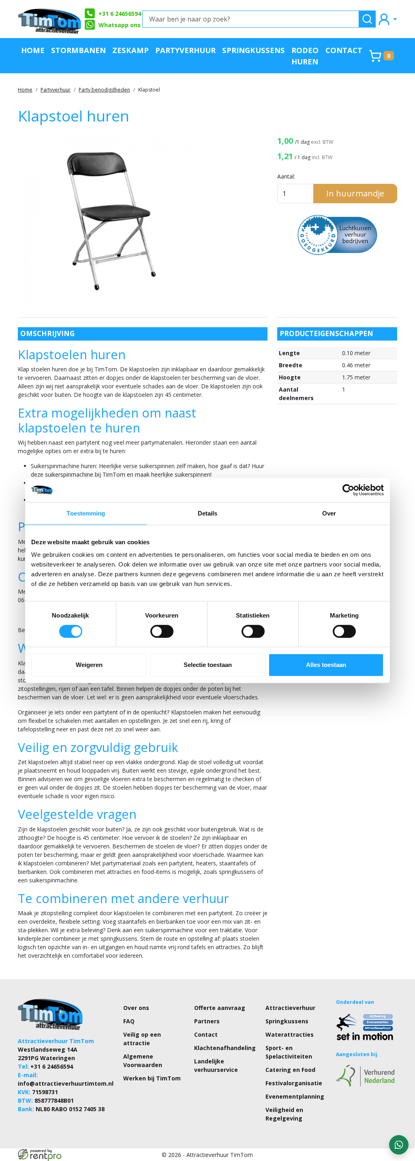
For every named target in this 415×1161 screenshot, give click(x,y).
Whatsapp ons (119, 25)
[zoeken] (367, 19)
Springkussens (253, 50)
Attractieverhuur (290, 1008)
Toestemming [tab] (85, 513)
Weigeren (89, 664)
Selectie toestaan (208, 664)
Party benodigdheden (104, 89)
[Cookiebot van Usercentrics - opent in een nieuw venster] (348, 490)
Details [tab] (208, 513)
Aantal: (286, 176)
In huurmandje (355, 193)
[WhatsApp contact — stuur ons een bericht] (399, 1145)
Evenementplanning (294, 1096)
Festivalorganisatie (293, 1083)
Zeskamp (130, 50)
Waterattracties (289, 1034)
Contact (343, 50)
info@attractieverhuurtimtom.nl (65, 1083)
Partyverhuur (185, 50)
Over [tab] (329, 513)
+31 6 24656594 (119, 13)
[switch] (161, 631)
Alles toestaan (326, 664)
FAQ (129, 1021)
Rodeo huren (305, 55)
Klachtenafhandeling (225, 1048)
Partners (207, 1021)
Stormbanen (78, 50)
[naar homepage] (50, 19)
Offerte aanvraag (219, 1008)
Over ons (136, 1008)
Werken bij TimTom (152, 1078)
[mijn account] (387, 19)
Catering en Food (290, 1070)
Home (33, 50)
